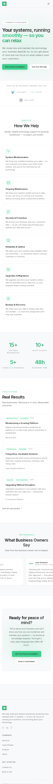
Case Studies (7, 745)
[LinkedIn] (7, 728)
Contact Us (7, 767)
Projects (5, 749)
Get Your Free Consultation (26, 654)
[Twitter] (3, 728)
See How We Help (39, 67)
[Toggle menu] (48, 3)
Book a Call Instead (26, 661)
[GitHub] (11, 728)
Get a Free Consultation (15, 67)
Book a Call (7, 772)
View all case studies (11, 508)
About (4, 754)
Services (6, 740)
